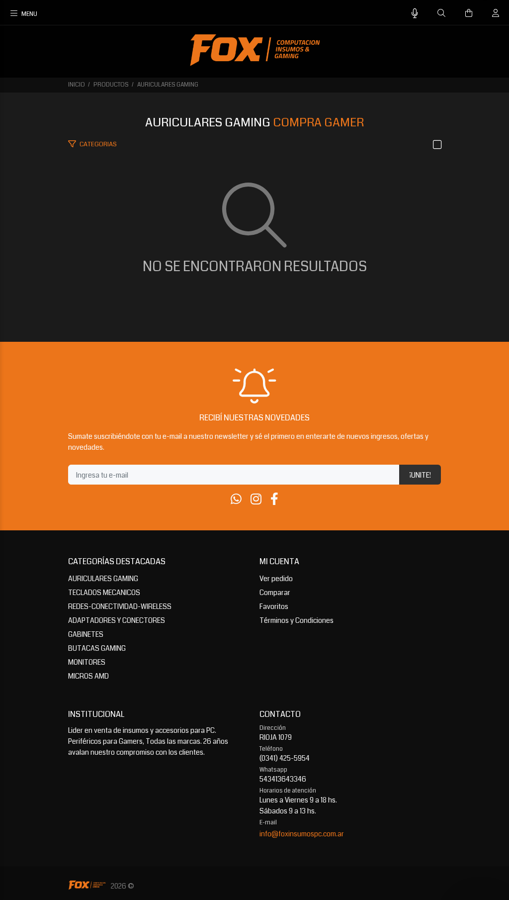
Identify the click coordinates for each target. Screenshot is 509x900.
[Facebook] (274, 499)
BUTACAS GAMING (97, 648)
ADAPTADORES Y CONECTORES (116, 620)
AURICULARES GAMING (167, 85)
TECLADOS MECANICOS (104, 593)
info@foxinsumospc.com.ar (301, 834)
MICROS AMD (88, 676)
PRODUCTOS (111, 85)
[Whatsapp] (236, 499)
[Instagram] (256, 499)
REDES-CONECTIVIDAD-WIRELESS (119, 606)
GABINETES (85, 634)
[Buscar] (441, 13)
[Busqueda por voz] (415, 13)
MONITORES (86, 662)
